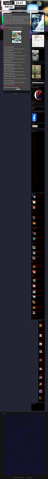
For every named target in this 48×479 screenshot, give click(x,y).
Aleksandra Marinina (10, 432)
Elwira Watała (15, 438)
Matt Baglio (25, 452)
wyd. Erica (33, 468)
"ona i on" (21, 429)
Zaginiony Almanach (35, 316)
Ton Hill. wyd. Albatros (22, 462)
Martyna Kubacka (11, 452)
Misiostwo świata (26, 454)
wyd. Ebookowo (24, 468)
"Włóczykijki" (25, 428)
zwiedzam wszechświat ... (41, 396)
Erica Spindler (41, 438)
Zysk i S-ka (34, 465)
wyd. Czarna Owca (39, 467)
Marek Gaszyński (42, 450)
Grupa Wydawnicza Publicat (32, 440)
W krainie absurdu (35, 300)
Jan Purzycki (38, 443)
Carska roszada (4, 436)
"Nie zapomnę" (40, 421)
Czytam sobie (41, 436)
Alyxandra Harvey (31, 432)
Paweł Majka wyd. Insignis (11, 456)
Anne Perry (10, 434)
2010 (33, 191)
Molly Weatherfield (31, 454)
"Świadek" (7, 430)
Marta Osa (40, 451)
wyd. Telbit (4, 472)
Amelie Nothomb (35, 432)
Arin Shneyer (21, 434)
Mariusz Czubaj (11, 451)
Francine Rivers (40, 439)
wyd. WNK (36, 472)
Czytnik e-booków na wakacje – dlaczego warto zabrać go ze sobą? (39, 217)
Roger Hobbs (18, 458)
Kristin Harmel (27, 447)
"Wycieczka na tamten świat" (13, 428)
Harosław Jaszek (15, 441)
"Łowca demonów (36, 429)
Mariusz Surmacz (21, 451)
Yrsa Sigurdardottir (12, 465)
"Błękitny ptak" (43, 414)
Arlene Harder (27, 434)
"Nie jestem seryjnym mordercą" (36, 421)
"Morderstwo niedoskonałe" (12, 421)
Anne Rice (12, 434)
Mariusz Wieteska (25, 451)
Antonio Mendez (18, 434)
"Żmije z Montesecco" (19, 430)
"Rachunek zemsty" (20, 423)
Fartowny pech (27, 439)
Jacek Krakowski (8, 443)
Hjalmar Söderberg (35, 441)
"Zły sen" (16, 429)
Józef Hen (35, 445)
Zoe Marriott (32, 465)
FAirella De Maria (24, 439)
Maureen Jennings (36, 452)
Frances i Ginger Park (34, 439)
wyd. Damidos (12, 468)
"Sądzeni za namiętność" (40, 425)
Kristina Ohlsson (30, 447)
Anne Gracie (7, 434)
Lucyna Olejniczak (9, 449)
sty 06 (35, 176)
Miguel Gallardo (7, 454)
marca (34, 149)
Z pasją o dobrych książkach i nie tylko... (41, 323)
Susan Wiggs (36, 460)
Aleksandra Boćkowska (6, 432)
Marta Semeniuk (42, 451)
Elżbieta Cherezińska (19, 438)
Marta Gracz (33, 451)
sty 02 (35, 179)
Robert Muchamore (6, 458)
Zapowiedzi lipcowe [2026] (43, 398)
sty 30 (35, 153)
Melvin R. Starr (18, 453)
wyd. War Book (38, 472)
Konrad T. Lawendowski (21, 447)
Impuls (40, 441)
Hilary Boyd (30, 441)
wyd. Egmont (27, 468)
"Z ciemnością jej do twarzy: (33, 428)
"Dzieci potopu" (43, 416)
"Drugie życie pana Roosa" (29, 416)
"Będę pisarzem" (32, 414)
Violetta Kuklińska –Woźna (5, 463)
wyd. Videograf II (22, 472)
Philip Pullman (34, 456)
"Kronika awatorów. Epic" (37, 419)
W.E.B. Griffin (9, 463)
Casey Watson (10, 436)
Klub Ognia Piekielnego (16, 447)
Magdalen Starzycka (22, 449)
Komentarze (34, 126)
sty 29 (35, 154)
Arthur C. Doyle (35, 434)
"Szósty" (37, 425)
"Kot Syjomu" (29, 419)
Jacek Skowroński (12, 443)
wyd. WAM (33, 472)
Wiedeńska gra (33, 463)
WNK (12, 463)
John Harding (6, 445)
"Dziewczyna (4, 417)
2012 (33, 189)
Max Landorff (41, 452)
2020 (33, 138)
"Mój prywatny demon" (25, 421)
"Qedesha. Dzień (16, 423)
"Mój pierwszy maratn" (21, 421)
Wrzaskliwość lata (35, 262)
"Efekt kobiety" (15, 417)
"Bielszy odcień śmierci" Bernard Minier (23, 414)
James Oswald (28, 443)
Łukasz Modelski (13, 474)
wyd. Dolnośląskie (19, 468)
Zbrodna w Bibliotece (23, 465)
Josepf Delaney (18, 445)
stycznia (34, 151)
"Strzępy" (16, 425)
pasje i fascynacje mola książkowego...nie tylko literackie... (41, 332)
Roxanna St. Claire (26, 458)
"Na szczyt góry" (28, 421)
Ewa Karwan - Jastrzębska (11, 439)
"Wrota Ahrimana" (40, 427)
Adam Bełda (40, 430)
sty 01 (35, 180)
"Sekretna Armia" (40, 423)
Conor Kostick (32, 436)
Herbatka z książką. (35, 305)
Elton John (13, 438)
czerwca (34, 146)
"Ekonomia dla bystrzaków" (19, 417)
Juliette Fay (30, 445)
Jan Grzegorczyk (35, 443)
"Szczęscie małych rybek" (29, 425)
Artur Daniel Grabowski (39, 434)
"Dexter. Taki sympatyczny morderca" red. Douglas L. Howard (10, 416)
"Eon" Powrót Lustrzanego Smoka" (27, 417)
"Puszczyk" (12, 423)
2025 (33, 133)
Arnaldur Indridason (30, 434)
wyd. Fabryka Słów (38, 468)
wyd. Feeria (41, 468)
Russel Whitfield (33, 458)
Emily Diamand (27, 438)
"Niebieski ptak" (43, 421)
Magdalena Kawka (25, 449)
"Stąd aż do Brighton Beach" (19, 425)
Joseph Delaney (21, 445)
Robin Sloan (16, 458)
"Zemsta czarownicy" (7, 429)
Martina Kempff (6, 452)
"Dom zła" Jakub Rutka (38, 206)
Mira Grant (15, 454)
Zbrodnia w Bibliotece (28, 465)
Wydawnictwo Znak (36, 464)
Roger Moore (20, 458)
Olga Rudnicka (9, 455)
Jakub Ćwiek (25, 443)
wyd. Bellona (11, 467)
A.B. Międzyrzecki (32, 430)
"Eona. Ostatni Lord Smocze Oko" (40, 417)
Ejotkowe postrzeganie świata (41, 349)
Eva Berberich (5, 439)
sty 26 (35, 157)
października (35, 142)
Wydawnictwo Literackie (12, 464)
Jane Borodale (43, 443)
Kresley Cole (25, 447)
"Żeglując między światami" (14, 430)
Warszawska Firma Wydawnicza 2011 (20, 463)
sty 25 (35, 158)
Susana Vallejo (38, 460)
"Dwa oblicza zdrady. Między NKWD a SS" (36, 416)
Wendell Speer (25, 463)
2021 (33, 137)
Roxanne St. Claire (30, 458)
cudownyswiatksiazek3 (36, 237)
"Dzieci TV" (41, 416)
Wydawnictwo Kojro (8, 464)
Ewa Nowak (18, 439)
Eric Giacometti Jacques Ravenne (36, 438)
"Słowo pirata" (43, 425)
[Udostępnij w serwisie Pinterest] (19, 89)
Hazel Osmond (18, 441)
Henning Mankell (27, 441)
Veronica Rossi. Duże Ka (42, 462)
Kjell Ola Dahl (10, 447)
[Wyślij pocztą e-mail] (16, 89)
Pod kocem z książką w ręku (41, 389)
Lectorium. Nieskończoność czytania (37, 261)
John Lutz (8, 445)
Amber (33, 432)
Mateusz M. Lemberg (19, 452)
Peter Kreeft (32, 456)
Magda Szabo (19, 449)
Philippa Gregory (39, 456)
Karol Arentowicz (43, 445)
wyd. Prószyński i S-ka (7, 471)
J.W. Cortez (6, 443)
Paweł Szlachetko (21, 456)
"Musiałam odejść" (16, 421)
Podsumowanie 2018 (8, 14)
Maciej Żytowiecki (16, 449)
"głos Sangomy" (18, 429)
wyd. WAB (30, 472)
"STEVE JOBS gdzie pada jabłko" (36, 423)
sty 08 (35, 174)
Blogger (33, 477)
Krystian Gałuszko (39, 447)
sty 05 (35, 177)
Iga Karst (38, 441)
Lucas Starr (6, 449)
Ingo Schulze (42, 441)
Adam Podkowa (42, 430)
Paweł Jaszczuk (4, 456)
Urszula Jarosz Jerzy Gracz (33, 462)
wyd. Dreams (22, 468)
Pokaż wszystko (42, 318)
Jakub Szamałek (22, 443)
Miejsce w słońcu (4, 454)
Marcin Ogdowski (28, 450)
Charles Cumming (17, 436)
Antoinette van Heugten (15, 434)
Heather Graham (21, 441)
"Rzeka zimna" (31, 423)
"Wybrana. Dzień (9, 428)
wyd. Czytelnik (9, 468)
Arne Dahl (33, 434)
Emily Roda (29, 438)
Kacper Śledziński (40, 445)
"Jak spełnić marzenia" (16, 418)
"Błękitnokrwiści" (40, 414)
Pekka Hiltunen (24, 456)
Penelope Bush (27, 456)
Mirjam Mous (17, 454)
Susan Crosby (33, 460)
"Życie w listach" (22, 430)
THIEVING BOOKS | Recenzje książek (40, 341)
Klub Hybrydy (12, 447)
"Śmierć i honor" (4, 430)
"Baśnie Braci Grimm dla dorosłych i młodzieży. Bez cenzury (11, 414)
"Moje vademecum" (5, 421)
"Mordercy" (8, 421)
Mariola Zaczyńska (7, 451)
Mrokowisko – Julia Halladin (36, 243)
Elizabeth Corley (5, 438)
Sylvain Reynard (41, 460)
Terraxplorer (24, 477)
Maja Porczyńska (18, 450)
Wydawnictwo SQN (32, 464)
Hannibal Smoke (11, 441)
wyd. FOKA (35, 468)
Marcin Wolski (37, 450)
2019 (33, 139)
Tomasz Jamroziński (6, 462)
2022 (33, 136)
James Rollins (31, 443)
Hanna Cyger (6, 441)
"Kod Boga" (11, 419)
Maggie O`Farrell (15, 450)
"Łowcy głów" (39, 429)
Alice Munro (18, 432)
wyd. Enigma (30, 468)
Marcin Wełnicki (34, 450)
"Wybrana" (6, 428)
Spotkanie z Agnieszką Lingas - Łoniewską (7, 460)
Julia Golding (27, 445)
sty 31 (35, 152)
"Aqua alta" (4, 414)
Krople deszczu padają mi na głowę (35, 447)
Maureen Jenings (33, 452)
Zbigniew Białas (16, 465)
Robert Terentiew (9, 458)
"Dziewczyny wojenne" (7, 417)
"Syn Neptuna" (23, 425)
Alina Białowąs (21, 432)
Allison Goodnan (27, 432)
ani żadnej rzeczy (36, 465)
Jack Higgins (15, 443)
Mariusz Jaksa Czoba (14, 451)
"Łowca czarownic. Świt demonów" (32, 429)
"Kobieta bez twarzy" (7, 419)
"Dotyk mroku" (23, 416)
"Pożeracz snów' (4, 423)
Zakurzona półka (35, 200)
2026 (33, 132)
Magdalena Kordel (33, 449)
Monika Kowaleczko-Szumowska (40, 454)
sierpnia (34, 144)
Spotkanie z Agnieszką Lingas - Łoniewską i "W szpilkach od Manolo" (18, 460)
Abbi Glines (35, 430)
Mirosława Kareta (23, 454)
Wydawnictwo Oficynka (29, 464)
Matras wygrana (22, 452)
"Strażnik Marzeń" (5, 425)
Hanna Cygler (8, 441)
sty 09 (35, 173)
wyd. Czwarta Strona (5, 468)
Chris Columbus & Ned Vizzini (21, 436)
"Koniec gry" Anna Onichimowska (19, 419)
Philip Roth (37, 456)
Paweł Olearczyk (15, 456)
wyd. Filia (44, 468)
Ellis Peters (11, 438)
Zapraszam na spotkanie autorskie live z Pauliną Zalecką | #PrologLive (39, 196)
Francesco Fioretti (37, 439)
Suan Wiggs (31, 460)
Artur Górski (42, 434)
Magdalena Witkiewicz (7, 450)
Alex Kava (16, 432)
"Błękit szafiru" (35, 414)
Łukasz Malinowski (9, 474)
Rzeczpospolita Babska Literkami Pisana (38, 458)
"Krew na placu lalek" (32, 419)
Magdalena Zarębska (12, 450)
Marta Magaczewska (36, 451)
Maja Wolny (21, 450)
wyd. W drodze (25, 472)
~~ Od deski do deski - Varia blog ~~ (37, 256)
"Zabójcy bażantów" (43, 428)
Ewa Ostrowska (21, 439)
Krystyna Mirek (43, 447)
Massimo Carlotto (15, 452)
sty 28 (35, 155)
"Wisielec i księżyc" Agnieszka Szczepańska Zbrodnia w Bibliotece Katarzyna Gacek (29, 427)
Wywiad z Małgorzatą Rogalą (7, 465)
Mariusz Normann (18, 451)
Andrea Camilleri (39, 432)
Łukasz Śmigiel (16, 474)
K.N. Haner (37, 445)
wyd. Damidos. (15, 468)
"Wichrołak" (6, 427)
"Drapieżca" (26, 416)
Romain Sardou (23, 458)
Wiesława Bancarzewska (37, 463)
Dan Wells (44, 436)
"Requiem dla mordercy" (27, 423)
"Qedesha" (14, 423)
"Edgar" (13, 417)
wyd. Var (12, 472)
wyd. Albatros (20, 466)
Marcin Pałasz (31, 450)
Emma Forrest (32, 438)
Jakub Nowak (20, 443)
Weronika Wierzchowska (29, 463)
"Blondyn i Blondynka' (29, 414)
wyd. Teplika (7, 472)
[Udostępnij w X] (18, 89)
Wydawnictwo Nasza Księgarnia (23, 464)
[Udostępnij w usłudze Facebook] (18, 89)
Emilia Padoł (25, 438)
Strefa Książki (34, 221)
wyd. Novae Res (7, 470)
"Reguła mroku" (23, 423)
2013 (33, 188)
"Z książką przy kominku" (38, 428)
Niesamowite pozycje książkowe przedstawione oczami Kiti (41, 374)
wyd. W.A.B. (28, 472)
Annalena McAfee (4, 434)
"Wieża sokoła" (8, 427)
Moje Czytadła (34, 275)
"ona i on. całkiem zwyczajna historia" (25, 429)
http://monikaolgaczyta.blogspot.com (37, 295)
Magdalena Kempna (29, 449)
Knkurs (18, 447)
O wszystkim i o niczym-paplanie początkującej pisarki (37, 278)
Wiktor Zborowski (41, 463)
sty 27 (35, 156)
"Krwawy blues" (40, 419)
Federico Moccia (30, 439)
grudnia (34, 140)
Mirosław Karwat (20, 454)
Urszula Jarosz (29, 462)
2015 (33, 186)
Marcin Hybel (25, 450)
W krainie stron (35, 216)
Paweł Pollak (18, 456)
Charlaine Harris (13, 436)
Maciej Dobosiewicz (12, 449)
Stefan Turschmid (25, 460)
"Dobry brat (17, 416)
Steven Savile (28, 460)
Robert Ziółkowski (12, 458)
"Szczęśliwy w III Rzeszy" (34, 425)
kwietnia (34, 148)
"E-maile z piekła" (11, 417)
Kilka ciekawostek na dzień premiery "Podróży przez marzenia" (39, 228)
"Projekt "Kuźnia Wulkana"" (8, 423)
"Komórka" (13, 419)
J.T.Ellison (4, 443)
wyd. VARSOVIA (9, 472)
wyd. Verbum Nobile (15, 472)
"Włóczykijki (22, 428)
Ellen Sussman (8, 438)
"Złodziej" (14, 429)
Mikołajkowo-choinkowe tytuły (11, 454)
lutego (34, 150)
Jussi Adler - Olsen (32, 445)
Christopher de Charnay (26, 436)
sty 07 (35, 175)
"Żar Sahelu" (11, 430)
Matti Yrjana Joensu (27, 452)
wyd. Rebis (15, 471)
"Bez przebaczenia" (18, 414)
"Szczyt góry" (26, 425)
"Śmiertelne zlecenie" (43, 429)
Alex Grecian (13, 432)
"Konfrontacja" (15, 419)
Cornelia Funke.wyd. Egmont (35, 436)
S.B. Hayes (43, 458)
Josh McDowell (24, 445)
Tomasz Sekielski (15, 462)
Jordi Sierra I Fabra (15, 445)
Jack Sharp (17, 443)
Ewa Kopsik (16, 439)
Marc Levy (23, 450)
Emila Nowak (22, 438)
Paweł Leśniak (8, 456)
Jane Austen (41, 443)
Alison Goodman (24, 432)
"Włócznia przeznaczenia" (18, 428)
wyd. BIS (9, 467)
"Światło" (9, 430)
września (34, 143)
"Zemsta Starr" (4, 429)
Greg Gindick (25, 440)
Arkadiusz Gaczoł (24, 434)
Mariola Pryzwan (4, 451)
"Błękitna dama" (37, 414)
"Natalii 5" (32, 421)
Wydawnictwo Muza (18, 464)
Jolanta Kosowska (11, 445)
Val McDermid (37, 462)
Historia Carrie (32, 441)
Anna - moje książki (35, 270)
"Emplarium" (23, 417)
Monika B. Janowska (35, 454)
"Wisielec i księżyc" (18, 427)
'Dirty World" (25, 430)
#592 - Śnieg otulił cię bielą (38, 311)
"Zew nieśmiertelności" (12, 429)
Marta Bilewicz (28, 451)
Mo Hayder (29, 454)
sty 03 (35, 178)
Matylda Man (30, 452)
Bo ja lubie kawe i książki (36, 205)
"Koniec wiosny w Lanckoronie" (25, 419)
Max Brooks (39, 452)
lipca (34, 145)
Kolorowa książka (40, 382)
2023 (33, 135)
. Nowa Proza (27, 430)
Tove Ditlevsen (25, 462)
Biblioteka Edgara (35, 226)
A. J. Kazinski (29, 430)
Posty (33, 125)
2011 (33, 190)
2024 (33, 134)
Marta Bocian (30, 451)
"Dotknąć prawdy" (20, 416)
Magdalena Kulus (37, 449)
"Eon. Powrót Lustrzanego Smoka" (34, 417)
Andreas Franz (42, 432)
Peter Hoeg (30, 456)
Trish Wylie (27, 462)
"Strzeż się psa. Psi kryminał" (12, 425)
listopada (34, 141)
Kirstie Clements (7, 447)
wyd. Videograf (18, 472)
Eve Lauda (8, 439)
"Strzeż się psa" (8, 425)
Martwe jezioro (9, 452)
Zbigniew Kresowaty (19, 465)
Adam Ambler (37, 430)
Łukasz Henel (6, 474)
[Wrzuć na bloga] (17, 89)
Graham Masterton (14, 440)
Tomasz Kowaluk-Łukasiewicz (11, 462)
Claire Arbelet (29, 436)
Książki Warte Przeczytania (41, 358)
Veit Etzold (39, 462)
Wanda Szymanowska (15, 463)
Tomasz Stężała (18, 462)
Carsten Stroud (7, 436)
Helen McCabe (24, 441)
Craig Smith (39, 436)
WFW (11, 463)
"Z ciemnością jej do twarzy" (28, 428)
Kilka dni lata (4, 447)
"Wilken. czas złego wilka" (12, 427)
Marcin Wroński (39, 450)
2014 (33, 187)
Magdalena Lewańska (41, 449)
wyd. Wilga (41, 472)
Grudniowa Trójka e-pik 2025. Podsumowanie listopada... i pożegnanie (39, 252)
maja (34, 147)
